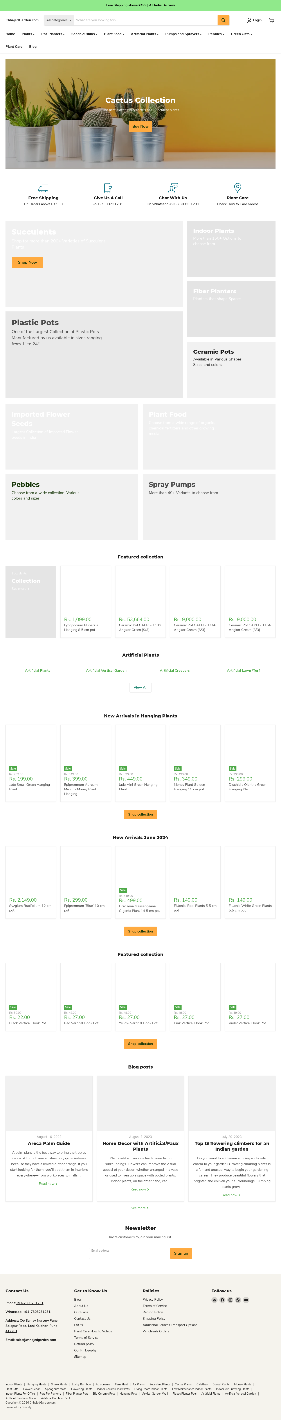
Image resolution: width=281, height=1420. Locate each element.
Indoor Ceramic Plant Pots (113, 1389)
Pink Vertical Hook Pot (191, 1023)
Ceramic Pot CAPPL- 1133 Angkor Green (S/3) (140, 627)
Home (10, 34)
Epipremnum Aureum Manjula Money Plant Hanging (81, 789)
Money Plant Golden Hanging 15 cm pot (189, 787)
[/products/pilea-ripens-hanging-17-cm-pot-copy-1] (85, 590)
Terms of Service (86, 1337)
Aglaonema (103, 1384)
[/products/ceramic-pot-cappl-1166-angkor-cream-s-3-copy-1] (140, 590)
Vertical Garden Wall (155, 1394)
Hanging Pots (128, 1394)
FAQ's (78, 1325)
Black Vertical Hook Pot (27, 1023)
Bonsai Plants (221, 1384)
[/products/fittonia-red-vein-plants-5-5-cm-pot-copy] (250, 871)
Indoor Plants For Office (20, 1394)
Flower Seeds (31, 1389)
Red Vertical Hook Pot (81, 1023)
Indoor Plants (13, 1384)
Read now (47, 1183)
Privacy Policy (153, 1299)
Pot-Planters (52, 34)
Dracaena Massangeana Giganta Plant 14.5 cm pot (139, 908)
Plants (27, 34)
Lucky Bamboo (81, 1384)
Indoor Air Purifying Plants (232, 1389)
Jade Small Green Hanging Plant (29, 787)
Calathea (202, 1384)
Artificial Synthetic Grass (20, 1398)
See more (138, 1208)
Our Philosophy (85, 1350)
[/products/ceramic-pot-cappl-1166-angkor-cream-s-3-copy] (195, 590)
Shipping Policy (154, 1318)
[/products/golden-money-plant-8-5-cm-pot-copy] (85, 871)
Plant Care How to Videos (93, 1331)
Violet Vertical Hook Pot (247, 1023)
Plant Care (14, 46)
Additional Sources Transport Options (170, 1325)
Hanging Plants (36, 1384)
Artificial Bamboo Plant (55, 1398)
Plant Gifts (11, 1389)
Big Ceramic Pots (104, 1394)
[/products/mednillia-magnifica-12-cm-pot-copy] (30, 871)
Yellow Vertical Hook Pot (138, 1023)
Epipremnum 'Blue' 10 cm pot (84, 908)
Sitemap (80, 1357)
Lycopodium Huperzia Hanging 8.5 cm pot (81, 627)
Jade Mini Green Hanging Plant (138, 787)
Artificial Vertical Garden (240, 1394)
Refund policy (84, 1344)
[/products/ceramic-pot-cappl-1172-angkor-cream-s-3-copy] (250, 590)
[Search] (223, 20)
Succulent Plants (160, 1384)
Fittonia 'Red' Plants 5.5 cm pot (195, 908)
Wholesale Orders (156, 1331)
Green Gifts (240, 34)
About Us (81, 1306)
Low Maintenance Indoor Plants (191, 1389)
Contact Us (82, 1318)
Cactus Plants (183, 1384)
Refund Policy (153, 1312)
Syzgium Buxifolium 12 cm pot (30, 908)
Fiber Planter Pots (77, 1394)
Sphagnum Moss (55, 1389)
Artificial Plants (144, 34)
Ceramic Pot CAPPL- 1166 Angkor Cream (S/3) (195, 627)
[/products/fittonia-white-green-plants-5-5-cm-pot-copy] (195, 871)
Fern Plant (121, 1384)
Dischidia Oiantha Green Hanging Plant (248, 787)
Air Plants (139, 1384)
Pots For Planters (50, 1394)
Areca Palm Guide (49, 1143)
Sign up (181, 1253)
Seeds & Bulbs (83, 34)
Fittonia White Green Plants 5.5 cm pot (250, 908)
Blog (33, 46)
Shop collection (140, 814)
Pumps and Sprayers (182, 34)
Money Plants (242, 1384)
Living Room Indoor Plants (150, 1389)
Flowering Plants (81, 1389)
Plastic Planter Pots (184, 1394)
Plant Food (113, 34)
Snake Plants (59, 1384)
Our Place (81, 1312)
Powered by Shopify (18, 1407)
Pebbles (215, 34)
